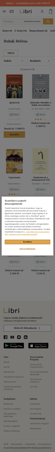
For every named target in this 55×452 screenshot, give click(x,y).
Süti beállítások (27, 249)
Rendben (27, 242)
